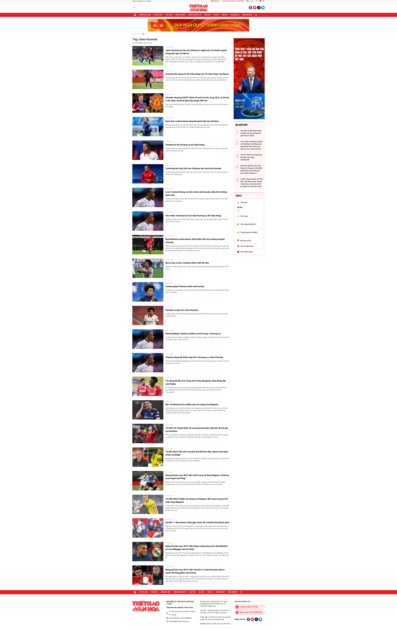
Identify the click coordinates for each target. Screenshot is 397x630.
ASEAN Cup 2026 (145, 15)
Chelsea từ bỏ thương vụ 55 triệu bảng (184, 145)
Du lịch (216, 15)
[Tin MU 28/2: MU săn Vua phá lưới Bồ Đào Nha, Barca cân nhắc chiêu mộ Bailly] (147, 457)
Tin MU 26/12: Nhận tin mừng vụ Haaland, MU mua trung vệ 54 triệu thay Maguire (196, 500)
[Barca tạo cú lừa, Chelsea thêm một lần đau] (147, 268)
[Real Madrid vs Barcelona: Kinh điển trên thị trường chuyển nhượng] (147, 244)
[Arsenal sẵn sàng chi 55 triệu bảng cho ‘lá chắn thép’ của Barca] (147, 79)
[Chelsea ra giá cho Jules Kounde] (147, 315)
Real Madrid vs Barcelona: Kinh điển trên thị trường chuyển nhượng (195, 241)
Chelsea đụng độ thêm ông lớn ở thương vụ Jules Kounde (194, 357)
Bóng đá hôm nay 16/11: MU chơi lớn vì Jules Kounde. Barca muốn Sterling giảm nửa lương (195, 571)
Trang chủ (135, 34)
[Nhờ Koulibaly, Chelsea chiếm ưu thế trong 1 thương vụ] (147, 339)
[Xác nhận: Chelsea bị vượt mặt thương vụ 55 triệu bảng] (147, 221)
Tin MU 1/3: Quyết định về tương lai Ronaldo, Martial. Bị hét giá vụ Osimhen (196, 429)
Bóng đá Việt (180, 15)
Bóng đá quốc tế (194, 15)
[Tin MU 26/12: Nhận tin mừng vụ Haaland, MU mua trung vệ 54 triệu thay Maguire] (147, 504)
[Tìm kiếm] (134, 8)
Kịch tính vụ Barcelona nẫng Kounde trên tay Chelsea (192, 121)
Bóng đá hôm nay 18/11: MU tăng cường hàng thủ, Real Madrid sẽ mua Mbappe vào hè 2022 (196, 547)
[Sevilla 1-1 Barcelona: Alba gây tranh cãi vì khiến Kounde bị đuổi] (147, 528)
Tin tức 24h (158, 15)
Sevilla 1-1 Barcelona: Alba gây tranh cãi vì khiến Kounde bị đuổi (197, 522)
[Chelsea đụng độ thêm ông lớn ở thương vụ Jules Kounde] (147, 362)
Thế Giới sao (234, 15)
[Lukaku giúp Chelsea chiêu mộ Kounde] (147, 292)
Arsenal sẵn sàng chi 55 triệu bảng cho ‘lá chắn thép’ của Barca (197, 74)
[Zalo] (263, 7)
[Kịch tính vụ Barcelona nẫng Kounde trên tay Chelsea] (147, 126)
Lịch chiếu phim (246, 252)
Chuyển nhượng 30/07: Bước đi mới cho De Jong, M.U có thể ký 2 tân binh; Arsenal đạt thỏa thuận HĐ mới (197, 99)
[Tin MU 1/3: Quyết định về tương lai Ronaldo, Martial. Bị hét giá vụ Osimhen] (147, 433)
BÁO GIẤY (216, 1)
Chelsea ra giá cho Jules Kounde (181, 310)
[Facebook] (256, 1)
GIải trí (224, 15)
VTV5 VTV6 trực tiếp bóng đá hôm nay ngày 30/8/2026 (251, 157)
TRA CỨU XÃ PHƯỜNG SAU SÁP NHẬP (233, 1)
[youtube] (254, 7)
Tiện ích (238, 195)
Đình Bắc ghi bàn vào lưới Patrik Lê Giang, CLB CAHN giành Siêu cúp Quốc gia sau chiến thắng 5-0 (251, 169)
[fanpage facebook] (250, 7)
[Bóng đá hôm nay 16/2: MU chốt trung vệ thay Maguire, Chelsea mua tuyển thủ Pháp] (147, 480)
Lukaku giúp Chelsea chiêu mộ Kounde (184, 286)
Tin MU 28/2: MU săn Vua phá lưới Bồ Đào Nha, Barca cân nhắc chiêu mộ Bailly (196, 453)
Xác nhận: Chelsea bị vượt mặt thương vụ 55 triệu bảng (193, 215)
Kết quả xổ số (245, 240)
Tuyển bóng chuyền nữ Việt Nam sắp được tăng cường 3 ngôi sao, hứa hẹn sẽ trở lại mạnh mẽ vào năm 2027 (251, 182)
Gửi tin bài (251, 1)
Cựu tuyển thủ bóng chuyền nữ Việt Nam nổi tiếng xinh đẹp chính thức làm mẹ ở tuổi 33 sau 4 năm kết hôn (251, 145)
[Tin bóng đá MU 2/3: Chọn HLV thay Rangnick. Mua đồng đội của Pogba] (147, 386)
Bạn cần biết (247, 15)
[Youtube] (260, 1)
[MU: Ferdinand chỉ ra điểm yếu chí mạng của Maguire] (147, 410)
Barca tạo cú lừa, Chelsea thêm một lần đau (187, 263)
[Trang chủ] (135, 15)
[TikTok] (264, 1)
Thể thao (169, 15)
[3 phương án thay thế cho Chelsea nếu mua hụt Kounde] (147, 174)
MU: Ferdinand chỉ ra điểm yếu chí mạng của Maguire (191, 404)
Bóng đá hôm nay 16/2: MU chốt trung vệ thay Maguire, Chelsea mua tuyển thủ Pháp (197, 477)
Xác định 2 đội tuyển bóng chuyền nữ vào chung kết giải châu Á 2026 (250, 133)
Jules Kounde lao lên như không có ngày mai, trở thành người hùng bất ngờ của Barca (196, 52)
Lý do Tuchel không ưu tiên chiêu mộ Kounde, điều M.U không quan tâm (196, 193)
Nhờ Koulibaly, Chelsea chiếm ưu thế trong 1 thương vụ (193, 333)
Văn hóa (207, 15)
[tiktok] (259, 7)
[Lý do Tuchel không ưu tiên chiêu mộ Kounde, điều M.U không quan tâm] (147, 197)
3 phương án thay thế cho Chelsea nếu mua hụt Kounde (193, 168)
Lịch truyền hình (246, 246)
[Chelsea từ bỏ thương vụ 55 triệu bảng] (147, 150)
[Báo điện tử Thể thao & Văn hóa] (198, 7)
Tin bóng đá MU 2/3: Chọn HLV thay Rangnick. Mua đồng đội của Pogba (195, 382)
